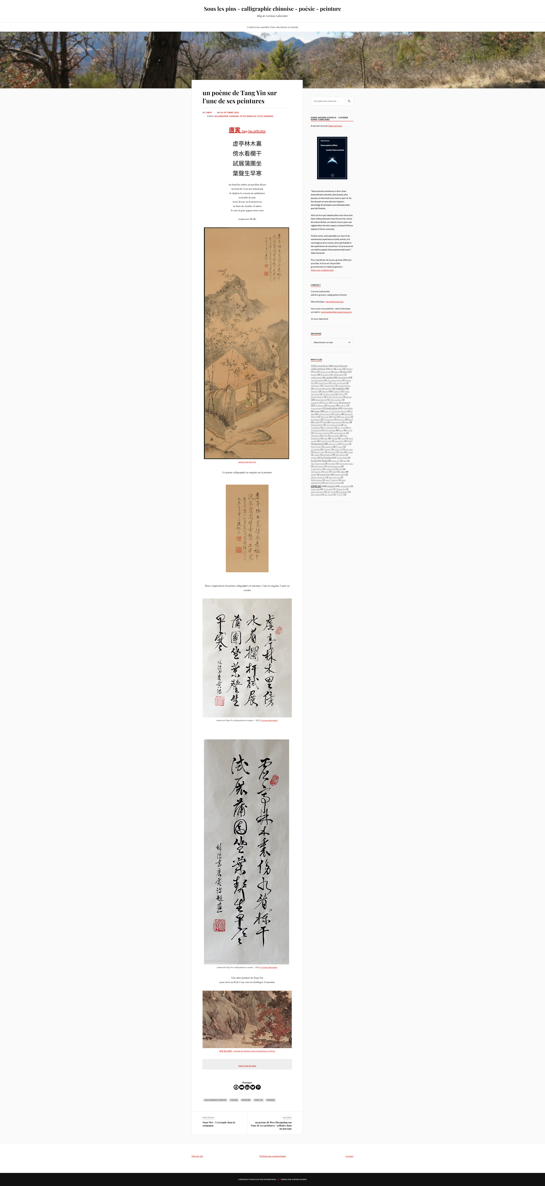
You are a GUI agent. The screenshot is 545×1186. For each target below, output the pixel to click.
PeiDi (350, 441)
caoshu (234, 1100)
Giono (326, 402)
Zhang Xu (340, 489)
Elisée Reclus (317, 397)
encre (348, 397)
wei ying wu (334, 477)
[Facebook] (236, 1087)
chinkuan (315, 385)
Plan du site (197, 1156)
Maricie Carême (321, 433)
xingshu (271, 1100)
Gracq (335, 402)
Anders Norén (299, 1179)
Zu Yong (329, 494)
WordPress (270, 1179)
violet (313, 474)
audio (339, 368)
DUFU (341, 394)
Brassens (324, 374)
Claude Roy (329, 385)
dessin (325, 391)
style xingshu (265, 116)
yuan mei (315, 489)
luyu (341, 430)
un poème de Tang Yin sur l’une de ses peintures (240, 96)
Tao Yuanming (317, 463)
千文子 (339, 494)
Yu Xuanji (327, 489)
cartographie (317, 380)
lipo (347, 422)
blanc (336, 371)
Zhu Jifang (316, 494)
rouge (350, 452)
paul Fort (339, 441)
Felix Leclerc (335, 399)
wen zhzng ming (332, 482)
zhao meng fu (317, 491)
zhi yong (331, 491)
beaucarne (325, 371)
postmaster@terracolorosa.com (336, 312)
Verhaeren (316, 471)
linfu (209, 112)
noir (326, 438)
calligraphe (338, 374)
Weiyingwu (316, 480)
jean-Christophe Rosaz (335, 411)
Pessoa (344, 443)
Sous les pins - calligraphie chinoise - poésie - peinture (272, 8)
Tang (324, 460)
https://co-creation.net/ (322, 270)
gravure (346, 402)
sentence (327, 454)
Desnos (314, 391)
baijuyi (349, 368)
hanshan (331, 405)
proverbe (315, 449)
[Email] (241, 1087)
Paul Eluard (325, 441)
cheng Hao (323, 383)
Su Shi (314, 460)
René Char (319, 452)
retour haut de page (247, 1066)
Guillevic (319, 405)
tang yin (258, 1100)
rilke (341, 452)
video (342, 471)
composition (344, 385)
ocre (343, 438)
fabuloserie (320, 399)
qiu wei (349, 449)
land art (341, 419)
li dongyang (336, 422)
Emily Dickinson (334, 397)
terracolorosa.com (335, 301)
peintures (333, 443)
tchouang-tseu (346, 463)
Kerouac (324, 416)
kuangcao (315, 419)
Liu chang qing (333, 424)
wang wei (325, 474)
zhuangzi (343, 491)
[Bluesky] (252, 1087)
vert (327, 471)
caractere (343, 377)
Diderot (336, 391)
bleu (345, 371)
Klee (334, 416)
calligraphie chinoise (226, 116)
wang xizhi (340, 474)
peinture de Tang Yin (247, 462)
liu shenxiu (328, 427)
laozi (350, 419)
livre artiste (330, 430)
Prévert (327, 449)
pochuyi (328, 446)
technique (319, 466)
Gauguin (315, 402)
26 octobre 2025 (230, 112)
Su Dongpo (326, 457)
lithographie (317, 424)
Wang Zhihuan (318, 477)
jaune (317, 411)
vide (334, 471)
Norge (334, 438)
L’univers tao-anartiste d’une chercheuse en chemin (272, 27)
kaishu (337, 414)
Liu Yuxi (341, 427)
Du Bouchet (328, 394)
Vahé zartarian (335, 125)
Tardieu (331, 463)
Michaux (315, 435)
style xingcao (248, 116)
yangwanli (345, 486)
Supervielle (342, 457)
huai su (342, 405)
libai (325, 422)
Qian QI (338, 449)
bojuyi (314, 374)
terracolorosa (333, 466)
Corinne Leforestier (269, 720)
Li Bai (316, 422)
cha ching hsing (334, 380)
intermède (348, 408)
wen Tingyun (331, 480)
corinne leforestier (323, 388)
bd (315, 371)
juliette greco (324, 414)
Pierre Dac (316, 446)
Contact (349, 1156)
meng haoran (339, 433)
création (340, 388)
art (331, 368)
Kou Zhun (345, 416)
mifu (325, 435)
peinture (246, 1100)
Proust (339, 446)
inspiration (332, 408)
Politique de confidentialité (272, 1156)
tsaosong (330, 469)
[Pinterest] (258, 1087)
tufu (340, 469)
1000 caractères (319, 365)
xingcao (316, 486)
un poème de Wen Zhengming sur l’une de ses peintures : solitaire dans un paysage (271, 1125)
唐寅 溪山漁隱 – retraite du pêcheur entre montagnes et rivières (247, 1051)
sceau (316, 454)
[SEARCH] (349, 101)
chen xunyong (338, 383)
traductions (316, 469)
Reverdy (332, 452)
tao (344, 460)
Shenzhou (340, 454)
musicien (335, 435)
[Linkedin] (247, 1087)
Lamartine (329, 419)
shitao (314, 457)
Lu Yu (349, 430)
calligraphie (316, 377)
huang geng (316, 408)
